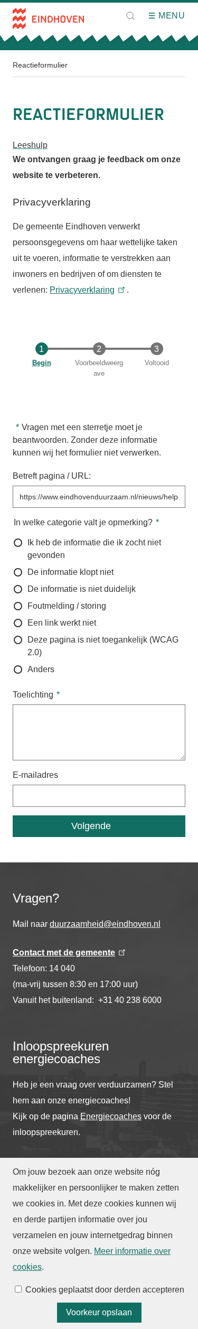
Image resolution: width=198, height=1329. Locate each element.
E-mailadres (35, 774)
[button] (130, 16)
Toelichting (33, 694)
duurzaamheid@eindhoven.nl (105, 923)
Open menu (155, 16)
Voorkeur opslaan (99, 1312)
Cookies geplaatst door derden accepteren (104, 1289)
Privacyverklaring (82, 289)
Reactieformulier (40, 65)
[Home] (48, 18)
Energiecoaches (111, 1116)
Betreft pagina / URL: (52, 475)
